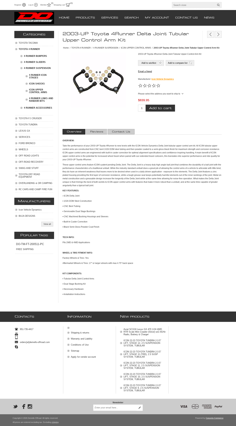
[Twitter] (15, 406)
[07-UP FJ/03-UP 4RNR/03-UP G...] (210, 34)
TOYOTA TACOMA (28, 43)
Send (139, 408)
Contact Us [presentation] (121, 132)
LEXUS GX (24, 131)
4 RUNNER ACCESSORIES (38, 108)
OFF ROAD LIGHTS (29, 155)
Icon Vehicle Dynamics (163, 79)
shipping (55, 422)
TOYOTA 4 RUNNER (29, 49)
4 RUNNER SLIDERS (35, 62)
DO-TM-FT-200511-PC (30, 244)
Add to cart (160, 108)
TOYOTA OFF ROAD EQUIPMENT (29, 175)
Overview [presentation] (74, 132)
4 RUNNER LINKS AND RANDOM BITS (41, 99)
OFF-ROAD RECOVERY (31, 162)
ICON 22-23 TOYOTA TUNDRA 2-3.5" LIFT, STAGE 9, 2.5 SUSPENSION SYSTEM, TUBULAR (142, 388)
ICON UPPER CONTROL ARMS (38, 91)
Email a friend (145, 71)
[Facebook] (22, 406)
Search (218, 5)
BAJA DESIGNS (27, 216)
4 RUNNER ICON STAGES (37, 76)
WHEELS (23, 149)
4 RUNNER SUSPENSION (37, 68)
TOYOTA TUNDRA (28, 124)
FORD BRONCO (27, 143)
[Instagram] (30, 406)
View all (47, 224)
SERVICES (24, 137)
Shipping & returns (80, 332)
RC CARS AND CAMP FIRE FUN (35, 189)
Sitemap (75, 351)
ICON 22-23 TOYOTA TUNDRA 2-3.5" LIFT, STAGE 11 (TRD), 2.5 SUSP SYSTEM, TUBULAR (142, 354)
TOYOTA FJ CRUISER (30, 118)
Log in (30, 5)
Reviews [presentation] (96, 132)
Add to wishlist (148, 63)
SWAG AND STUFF (29, 168)
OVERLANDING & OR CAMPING (35, 183)
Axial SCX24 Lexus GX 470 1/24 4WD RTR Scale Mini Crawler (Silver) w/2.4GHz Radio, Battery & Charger (145, 332)
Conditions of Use (80, 344)
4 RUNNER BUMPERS (35, 56)
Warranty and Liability (81, 338)
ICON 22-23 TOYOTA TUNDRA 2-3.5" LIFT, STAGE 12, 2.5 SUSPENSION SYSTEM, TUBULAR (142, 343)
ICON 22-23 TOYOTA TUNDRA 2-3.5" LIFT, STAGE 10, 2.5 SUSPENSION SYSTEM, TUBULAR (142, 377)
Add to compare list (177, 63)
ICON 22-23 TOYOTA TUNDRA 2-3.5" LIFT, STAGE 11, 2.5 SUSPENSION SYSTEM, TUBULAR (142, 365)
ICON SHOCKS (37, 83)
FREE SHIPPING (25, 249)
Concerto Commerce (214, 418)
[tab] (74, 132)
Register (17, 5)
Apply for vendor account (83, 357)
